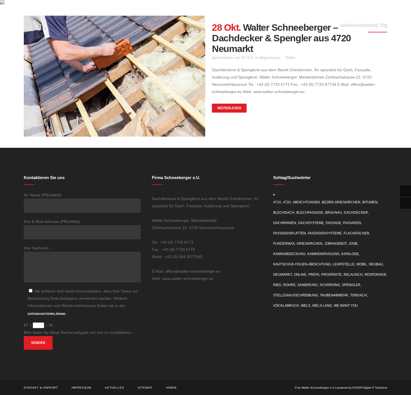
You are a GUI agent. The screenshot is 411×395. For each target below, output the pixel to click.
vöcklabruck (286, 306)
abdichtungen (306, 202)
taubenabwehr (334, 295)
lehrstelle (344, 264)
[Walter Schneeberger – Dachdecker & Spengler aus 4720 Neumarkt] (115, 76)
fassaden (352, 223)
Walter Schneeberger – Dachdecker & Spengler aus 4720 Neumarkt (281, 38)
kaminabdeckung (289, 254)
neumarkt (282, 275)
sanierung (307, 285)
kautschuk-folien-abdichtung (302, 264)
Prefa (313, 275)
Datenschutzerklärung (47, 313)
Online (300, 275)
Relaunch (353, 275)
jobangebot (335, 244)
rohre (289, 285)
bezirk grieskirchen (341, 202)
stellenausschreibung (295, 295)
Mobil (361, 264)
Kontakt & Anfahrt (41, 387)
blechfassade (309, 213)
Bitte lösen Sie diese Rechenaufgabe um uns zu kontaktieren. (78, 332)
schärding (330, 285)
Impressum (81, 387)
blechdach (283, 213)
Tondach (358, 295)
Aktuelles (114, 387)
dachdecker (356, 213)
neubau (376, 264)
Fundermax (284, 244)
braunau (333, 213)
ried (277, 285)
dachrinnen (284, 223)
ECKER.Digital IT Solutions (370, 387)
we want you (346, 306)
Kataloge (350, 254)
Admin (171, 387)
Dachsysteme (311, 223)
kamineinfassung (323, 254)
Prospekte (331, 275)
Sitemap (145, 387)
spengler (351, 285)
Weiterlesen (229, 108)
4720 (287, 202)
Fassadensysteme (325, 233)
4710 (277, 202)
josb (353, 244)
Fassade (333, 223)
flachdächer (356, 233)
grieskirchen (309, 244)
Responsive (375, 275)
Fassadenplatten (289, 233)
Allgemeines (269, 57)
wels (305, 306)
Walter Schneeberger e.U (317, 387)
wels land (322, 306)
